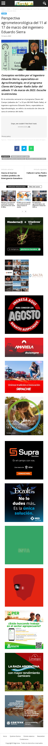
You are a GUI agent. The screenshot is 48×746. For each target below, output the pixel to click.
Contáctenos (24, 739)
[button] (44, 3)
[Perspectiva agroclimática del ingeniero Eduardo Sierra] (39, 196)
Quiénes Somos (15, 736)
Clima (8, 9)
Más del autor (34, 187)
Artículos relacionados (16, 187)
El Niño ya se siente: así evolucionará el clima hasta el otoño (24, 204)
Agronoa (3, 140)
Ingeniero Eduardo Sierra (20, 156)
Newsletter (41, 736)
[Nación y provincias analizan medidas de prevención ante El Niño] (8, 196)
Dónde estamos (29, 736)
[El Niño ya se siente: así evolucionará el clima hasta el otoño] (24, 196)
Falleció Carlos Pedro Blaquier (37, 174)
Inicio (2, 9)
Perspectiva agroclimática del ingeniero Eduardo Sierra (39, 204)
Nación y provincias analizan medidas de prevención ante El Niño (8, 204)
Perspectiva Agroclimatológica (13, 159)
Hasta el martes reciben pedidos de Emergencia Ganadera (11, 176)
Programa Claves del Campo (35, 159)
